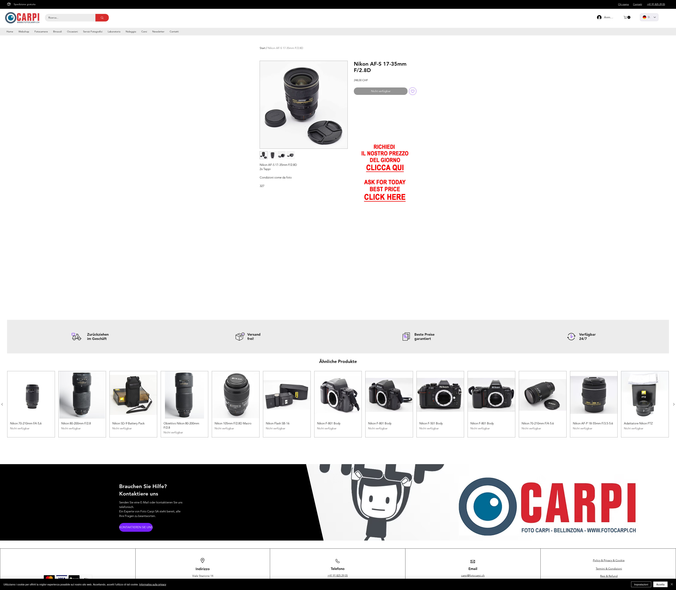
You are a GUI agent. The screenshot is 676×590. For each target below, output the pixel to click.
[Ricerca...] (102, 17)
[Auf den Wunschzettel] (412, 91)
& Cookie (609, 560)
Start (262, 48)
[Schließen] (672, 584)
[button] (627, 17)
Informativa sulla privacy (152, 584)
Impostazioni (641, 584)
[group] (338, 404)
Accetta (660, 584)
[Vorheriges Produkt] (2, 404)
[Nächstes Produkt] (674, 404)
